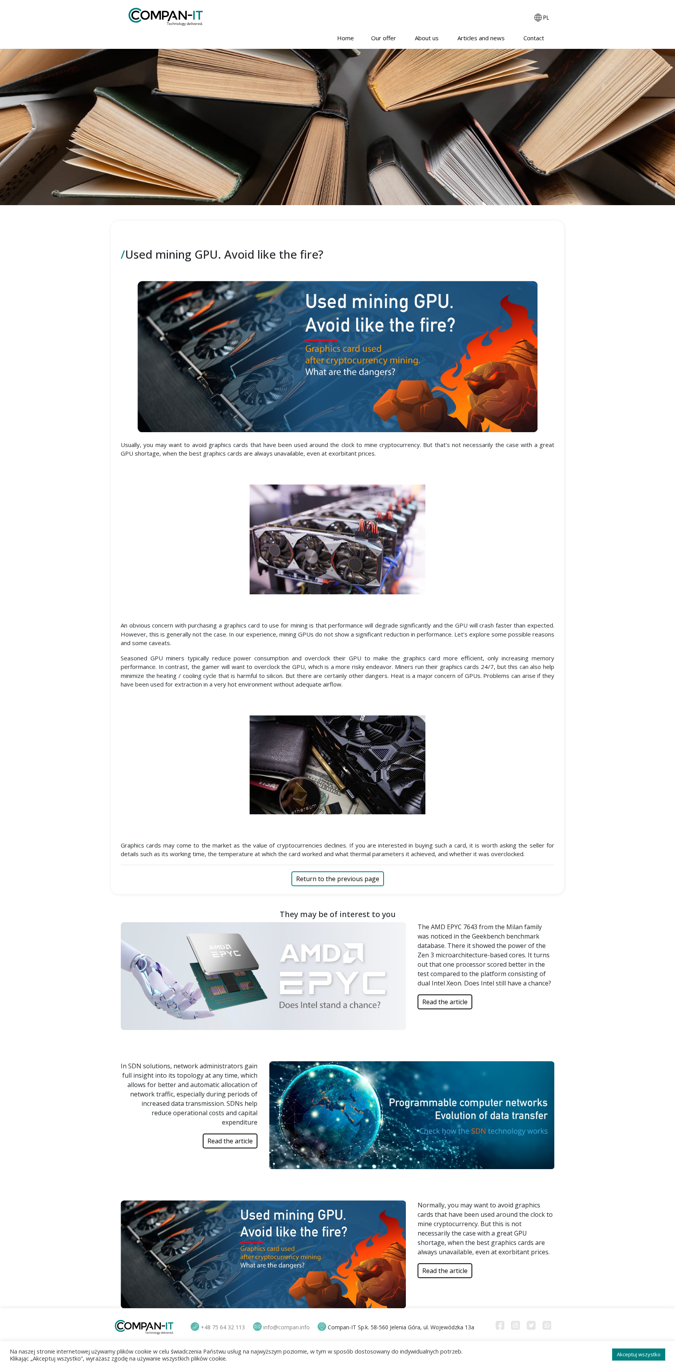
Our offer (384, 38)
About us (427, 38)
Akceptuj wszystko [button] (639, 1354)
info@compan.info (286, 1327)
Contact (534, 38)
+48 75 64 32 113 (223, 1327)
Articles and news (481, 38)
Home (345, 38)
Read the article (445, 1002)
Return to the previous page (337, 878)
